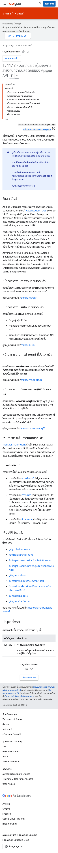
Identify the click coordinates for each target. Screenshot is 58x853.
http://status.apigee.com (24, 176)
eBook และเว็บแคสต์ (11, 734)
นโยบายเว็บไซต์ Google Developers (19, 696)
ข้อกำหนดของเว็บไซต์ (28, 835)
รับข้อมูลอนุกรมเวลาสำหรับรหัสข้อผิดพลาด (30, 560)
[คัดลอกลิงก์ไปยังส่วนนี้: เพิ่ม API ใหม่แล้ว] (27, 533)
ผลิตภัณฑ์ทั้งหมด (9, 824)
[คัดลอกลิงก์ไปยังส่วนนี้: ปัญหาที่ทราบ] (24, 622)
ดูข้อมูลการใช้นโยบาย (19, 601)
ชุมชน (4, 746)
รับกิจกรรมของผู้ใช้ (18, 595)
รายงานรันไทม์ (28, 345)
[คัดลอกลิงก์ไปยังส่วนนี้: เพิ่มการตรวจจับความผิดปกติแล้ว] (46, 438)
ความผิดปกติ (28, 478)
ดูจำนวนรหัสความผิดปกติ (21, 554)
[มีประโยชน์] (23, 51)
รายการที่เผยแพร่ (13, 13)
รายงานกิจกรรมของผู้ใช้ (33, 428)
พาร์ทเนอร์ (7, 729)
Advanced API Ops (36, 210)
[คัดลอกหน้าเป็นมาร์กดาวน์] (12, 75)
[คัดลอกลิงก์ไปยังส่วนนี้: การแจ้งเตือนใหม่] (26, 465)
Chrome (6, 809)
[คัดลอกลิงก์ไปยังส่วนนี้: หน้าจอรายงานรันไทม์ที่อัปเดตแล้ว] (47, 307)
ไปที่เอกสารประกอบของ (37, 130)
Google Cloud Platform (13, 819)
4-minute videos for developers (17, 779)
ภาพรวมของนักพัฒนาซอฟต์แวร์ (16, 774)
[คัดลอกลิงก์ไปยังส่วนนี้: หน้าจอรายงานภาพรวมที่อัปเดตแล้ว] (49, 281)
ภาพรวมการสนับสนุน (11, 751)
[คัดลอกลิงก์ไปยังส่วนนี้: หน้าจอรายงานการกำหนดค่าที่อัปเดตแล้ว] (5, 360)
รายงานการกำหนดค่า (31, 379)
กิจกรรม (5, 724)
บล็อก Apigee (8, 784)
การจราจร (26, 495)
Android (6, 804)
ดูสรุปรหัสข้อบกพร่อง (19, 549)
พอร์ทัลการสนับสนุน (10, 761)
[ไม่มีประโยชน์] (28, 51)
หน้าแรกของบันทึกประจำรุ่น (23, 186)
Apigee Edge (8, 45)
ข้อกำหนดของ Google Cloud (16, 840)
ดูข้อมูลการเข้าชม (17, 575)
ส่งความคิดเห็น (11, 58)
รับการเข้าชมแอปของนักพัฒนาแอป (26, 580)
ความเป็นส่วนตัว (9, 835)
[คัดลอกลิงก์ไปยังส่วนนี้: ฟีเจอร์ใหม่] (20, 199)
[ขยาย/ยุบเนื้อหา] (14, 85)
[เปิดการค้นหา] (40, 4)
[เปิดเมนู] (5, 3)
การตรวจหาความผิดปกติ (14, 444)
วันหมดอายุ (27, 519)
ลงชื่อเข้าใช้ (49, 3)
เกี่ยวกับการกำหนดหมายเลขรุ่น (26, 152)
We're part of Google (12, 719)
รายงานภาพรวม (29, 297)
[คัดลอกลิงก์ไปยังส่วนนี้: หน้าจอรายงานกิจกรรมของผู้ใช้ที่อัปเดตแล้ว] (10, 394)
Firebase (6, 814)
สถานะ (5, 756)
